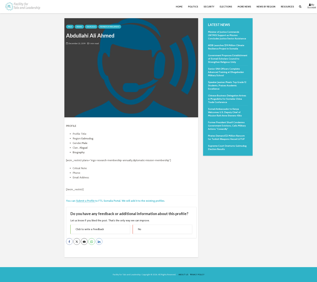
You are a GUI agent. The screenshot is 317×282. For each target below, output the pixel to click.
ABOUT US (183, 274)
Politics (193, 6)
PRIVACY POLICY (197, 274)
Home (179, 6)
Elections (226, 6)
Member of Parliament (109, 27)
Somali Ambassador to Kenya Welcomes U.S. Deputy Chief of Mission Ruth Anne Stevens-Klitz (225, 112)
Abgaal (79, 27)
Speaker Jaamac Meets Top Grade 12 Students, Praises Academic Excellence (227, 85)
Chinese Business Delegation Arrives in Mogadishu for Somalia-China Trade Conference (227, 99)
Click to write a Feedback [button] (90, 229)
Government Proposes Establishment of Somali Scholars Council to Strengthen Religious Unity (227, 58)
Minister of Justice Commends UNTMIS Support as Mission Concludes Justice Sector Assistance (227, 35)
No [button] (139, 229)
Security (209, 6)
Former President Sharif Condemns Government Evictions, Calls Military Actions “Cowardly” (227, 125)
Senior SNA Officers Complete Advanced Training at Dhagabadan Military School (226, 72)
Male (70, 27)
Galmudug (91, 27)
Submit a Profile (85, 200)
